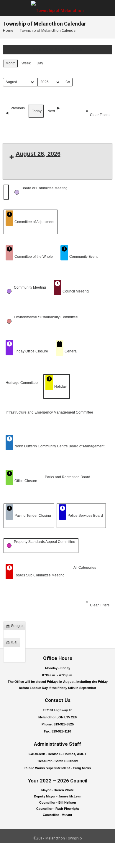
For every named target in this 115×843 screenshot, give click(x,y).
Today (37, 111)
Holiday (60, 386)
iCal (13, 643)
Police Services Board (85, 516)
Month (11, 63)
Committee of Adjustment (34, 222)
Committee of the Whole (33, 257)
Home (8, 30)
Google (15, 627)
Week (26, 63)
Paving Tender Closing (32, 516)
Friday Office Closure (31, 351)
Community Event (83, 257)
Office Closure (25, 481)
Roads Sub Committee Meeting (39, 575)
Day (40, 63)
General (71, 351)
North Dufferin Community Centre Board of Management (59, 446)
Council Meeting (76, 291)
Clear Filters (99, 115)
